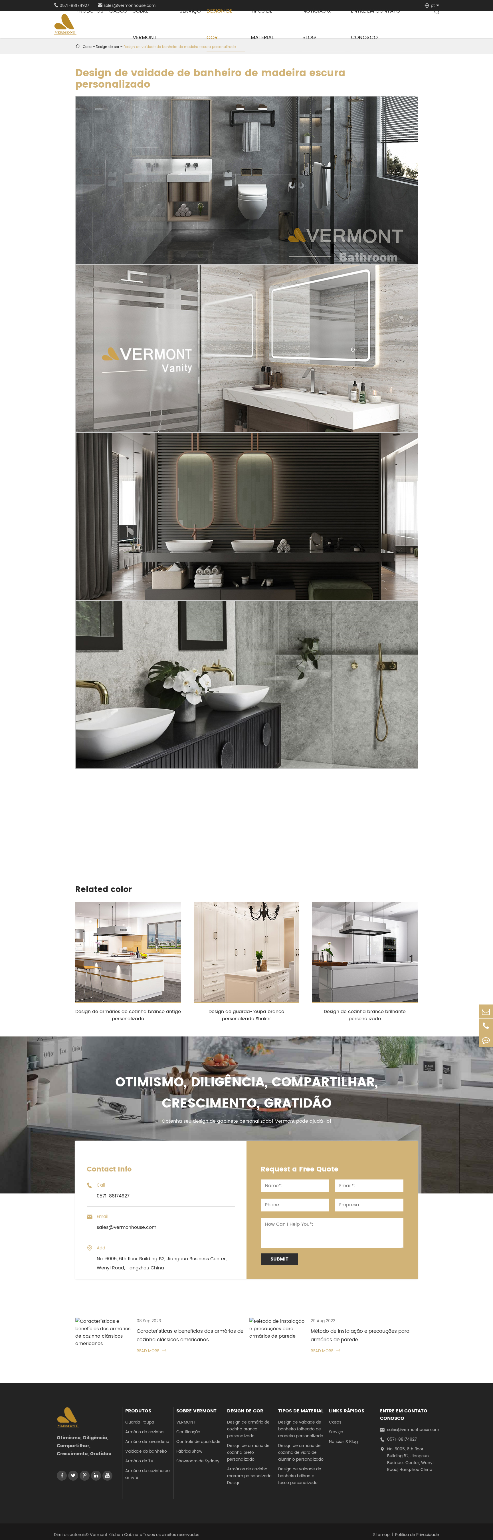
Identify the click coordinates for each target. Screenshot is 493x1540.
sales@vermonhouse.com (409, 1429)
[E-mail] (486, 1011)
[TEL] (486, 1026)
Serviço (336, 1432)
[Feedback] (486, 1040)
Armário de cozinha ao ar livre (147, 1474)
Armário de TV (139, 1461)
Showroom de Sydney (197, 1461)
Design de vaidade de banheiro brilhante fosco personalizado (299, 1476)
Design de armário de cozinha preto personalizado (248, 1452)
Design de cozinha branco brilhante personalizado (365, 1015)
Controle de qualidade (198, 1441)
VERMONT (185, 1422)
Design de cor (245, 1411)
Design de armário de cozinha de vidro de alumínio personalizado (301, 1452)
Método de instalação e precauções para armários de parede (360, 1335)
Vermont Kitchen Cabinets (116, 1534)
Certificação (188, 1432)
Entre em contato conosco (403, 1414)
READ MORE (151, 1351)
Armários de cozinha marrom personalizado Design (249, 1476)
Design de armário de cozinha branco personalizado (248, 1429)
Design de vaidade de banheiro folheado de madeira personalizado (300, 1429)
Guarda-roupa (139, 1422)
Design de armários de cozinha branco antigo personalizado (128, 1015)
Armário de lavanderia (147, 1441)
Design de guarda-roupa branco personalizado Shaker (246, 1015)
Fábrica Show (189, 1451)
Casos (335, 1422)
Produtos (138, 1411)
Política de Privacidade (417, 1534)
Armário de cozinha (144, 1432)
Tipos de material (301, 1411)
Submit (279, 1259)
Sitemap (381, 1534)
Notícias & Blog (343, 1441)
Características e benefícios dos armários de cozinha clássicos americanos (190, 1335)
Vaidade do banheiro (146, 1451)
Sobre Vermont (196, 1411)
